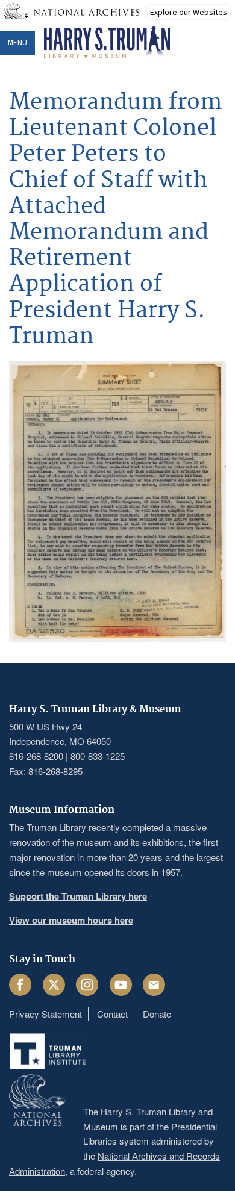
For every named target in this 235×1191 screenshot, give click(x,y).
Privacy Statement (45, 1013)
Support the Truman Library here (78, 896)
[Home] (107, 42)
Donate (157, 1013)
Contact (112, 1013)
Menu (17, 42)
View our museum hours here (71, 920)
